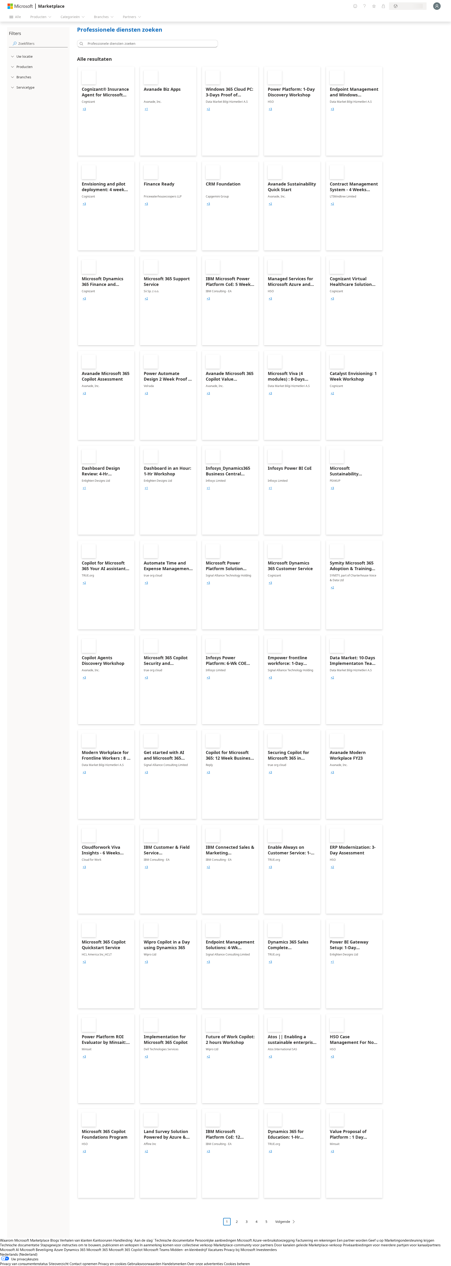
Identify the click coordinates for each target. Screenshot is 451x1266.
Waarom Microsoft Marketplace (24, 1240)
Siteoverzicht (59, 1263)
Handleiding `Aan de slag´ (133, 1240)
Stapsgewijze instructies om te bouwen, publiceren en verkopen (89, 1245)
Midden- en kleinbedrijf (188, 1249)
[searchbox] (43, 43)
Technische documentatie (174, 1240)
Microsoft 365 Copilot (126, 1249)
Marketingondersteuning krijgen (409, 1240)
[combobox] (149, 43)
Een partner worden (352, 1240)
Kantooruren (102, 1240)
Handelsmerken (174, 1263)
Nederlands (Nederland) (19, 1254)
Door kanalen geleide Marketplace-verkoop (308, 1245)
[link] (106, 111)
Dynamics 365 (75, 1249)
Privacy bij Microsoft (239, 1249)
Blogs (54, 1240)
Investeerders (266, 1249)
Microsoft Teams (156, 1249)
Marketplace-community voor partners (243, 1245)
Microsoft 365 (97, 1249)
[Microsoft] (20, 6)
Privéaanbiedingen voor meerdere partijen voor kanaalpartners (391, 1245)
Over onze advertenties (205, 1263)
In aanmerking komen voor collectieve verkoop (176, 1245)
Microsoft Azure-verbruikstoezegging (266, 1240)
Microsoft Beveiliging (36, 1249)
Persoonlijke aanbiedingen (215, 1240)
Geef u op (376, 1240)
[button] (80, 43)
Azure (58, 1249)
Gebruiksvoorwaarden (144, 1263)
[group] (84, 109)
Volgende (282, 1221)
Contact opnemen (83, 1263)
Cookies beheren (237, 1263)
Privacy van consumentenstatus (24, 1263)
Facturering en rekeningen (316, 1240)
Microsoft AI (9, 1249)
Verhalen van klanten (76, 1240)
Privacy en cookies (112, 1263)
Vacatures (215, 1249)
